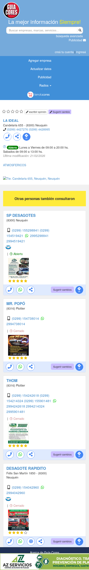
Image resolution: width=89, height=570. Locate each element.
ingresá (81, 52)
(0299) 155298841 (26, 230)
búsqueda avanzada (69, 36)
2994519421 (15, 241)
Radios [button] (44, 85)
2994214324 (35, 406)
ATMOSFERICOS (14, 165)
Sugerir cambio (61, 112)
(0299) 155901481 (38, 400)
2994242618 (16, 406)
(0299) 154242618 (26, 395)
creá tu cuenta (64, 52)
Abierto (18, 254)
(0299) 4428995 (39, 129)
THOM (11, 380)
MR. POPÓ (15, 303)
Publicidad (76, 40)
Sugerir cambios (62, 289)
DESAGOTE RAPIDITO (26, 468)
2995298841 (39, 235)
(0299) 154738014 (26, 318)
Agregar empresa (39, 60)
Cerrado (18, 331)
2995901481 (15, 411)
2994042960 (15, 492)
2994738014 (15, 323)
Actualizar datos (40, 69)
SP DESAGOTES (21, 215)
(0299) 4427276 (17, 129)
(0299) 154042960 (26, 487)
